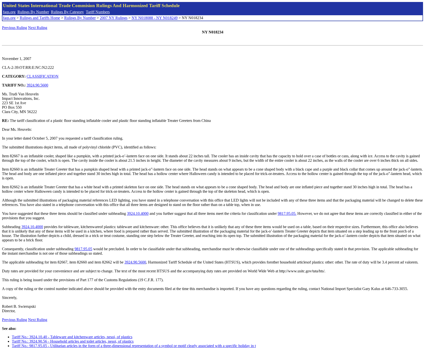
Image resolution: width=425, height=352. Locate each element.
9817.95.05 (83, 249)
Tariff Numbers (98, 12)
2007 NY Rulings (113, 18)
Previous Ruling (14, 28)
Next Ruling (37, 28)
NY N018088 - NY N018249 (155, 18)
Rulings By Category (67, 12)
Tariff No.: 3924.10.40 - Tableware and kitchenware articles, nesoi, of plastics (72, 337)
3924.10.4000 (138, 213)
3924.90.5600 (37, 85)
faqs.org (9, 12)
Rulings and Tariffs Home (40, 18)
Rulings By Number (33, 12)
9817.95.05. (287, 213)
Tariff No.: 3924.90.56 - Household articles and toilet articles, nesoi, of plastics (73, 341)
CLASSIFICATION (43, 76)
